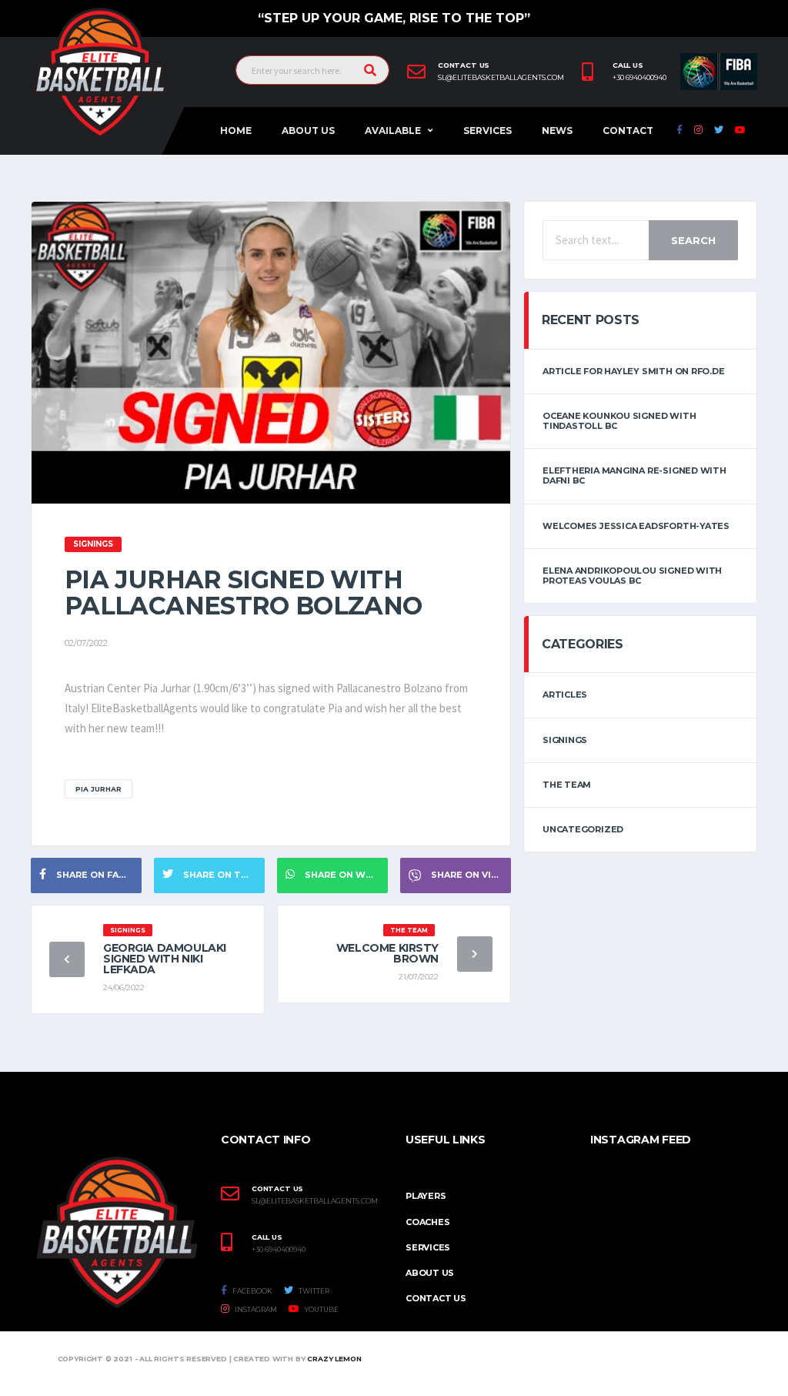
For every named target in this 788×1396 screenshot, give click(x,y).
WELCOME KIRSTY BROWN (387, 953)
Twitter (313, 1291)
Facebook (251, 1291)
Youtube (321, 1309)
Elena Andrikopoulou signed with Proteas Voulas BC (632, 575)
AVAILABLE (393, 130)
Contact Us (436, 1298)
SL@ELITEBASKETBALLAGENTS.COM (315, 1201)
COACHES (427, 1222)
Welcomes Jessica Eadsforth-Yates (636, 526)
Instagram (255, 1309)
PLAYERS (426, 1195)
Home (236, 130)
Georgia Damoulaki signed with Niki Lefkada (164, 958)
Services (487, 130)
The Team (567, 784)
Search (693, 240)
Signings (565, 740)
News (557, 130)
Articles (565, 694)
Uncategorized (583, 829)
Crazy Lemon (334, 1358)
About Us (308, 130)
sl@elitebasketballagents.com (501, 78)
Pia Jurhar (98, 789)
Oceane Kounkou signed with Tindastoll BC (619, 420)
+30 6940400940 (639, 78)
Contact (628, 130)
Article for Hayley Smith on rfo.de (634, 371)
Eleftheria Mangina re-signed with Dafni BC (634, 475)
